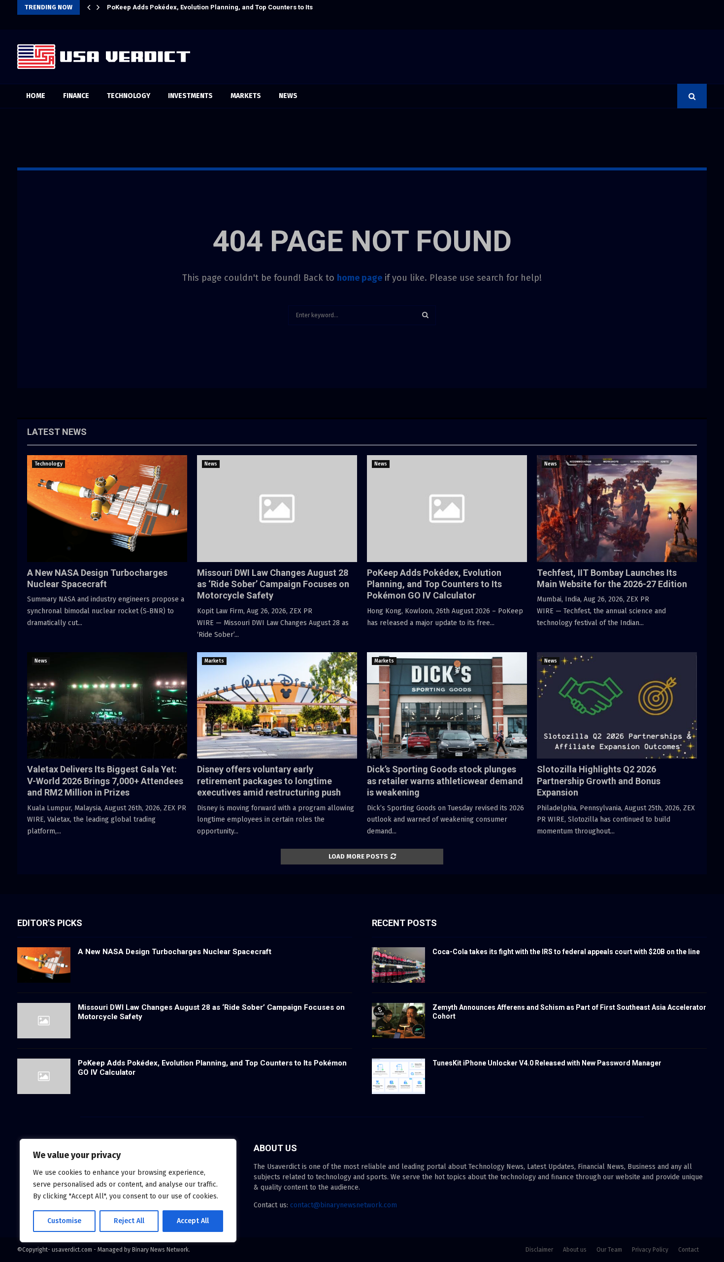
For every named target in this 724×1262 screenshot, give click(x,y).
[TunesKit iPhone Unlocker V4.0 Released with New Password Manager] (398, 1076)
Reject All (129, 1221)
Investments (190, 96)
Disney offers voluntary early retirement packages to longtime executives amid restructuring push (269, 780)
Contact (688, 1249)
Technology (128, 96)
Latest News (57, 432)
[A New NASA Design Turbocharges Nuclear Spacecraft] (107, 508)
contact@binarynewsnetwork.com (343, 1205)
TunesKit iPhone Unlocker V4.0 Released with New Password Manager (546, 1063)
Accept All (193, 1221)
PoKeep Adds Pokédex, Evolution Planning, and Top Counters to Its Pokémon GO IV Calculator (434, 584)
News (288, 96)
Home (35, 96)
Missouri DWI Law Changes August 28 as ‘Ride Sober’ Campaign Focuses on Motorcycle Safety (273, 584)
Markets (245, 96)
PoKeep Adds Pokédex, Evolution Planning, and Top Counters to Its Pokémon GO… (233, 7)
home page (359, 277)
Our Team (609, 1249)
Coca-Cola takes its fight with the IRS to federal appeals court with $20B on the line (566, 952)
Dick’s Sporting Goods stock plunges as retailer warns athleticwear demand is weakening (445, 780)
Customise (64, 1221)
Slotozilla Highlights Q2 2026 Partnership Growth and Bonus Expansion (598, 780)
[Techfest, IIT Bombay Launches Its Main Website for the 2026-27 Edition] (617, 508)
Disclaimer (539, 1249)
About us (575, 1249)
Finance (76, 96)
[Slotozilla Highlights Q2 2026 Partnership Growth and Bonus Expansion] (617, 705)
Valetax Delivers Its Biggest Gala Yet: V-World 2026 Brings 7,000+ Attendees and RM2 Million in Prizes (105, 780)
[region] (128, 1190)
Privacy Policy (650, 1249)
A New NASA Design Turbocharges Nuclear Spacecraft (174, 951)
